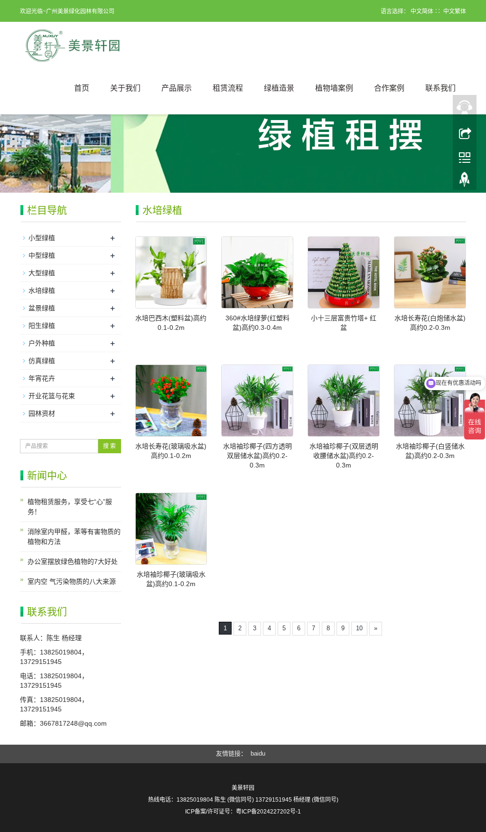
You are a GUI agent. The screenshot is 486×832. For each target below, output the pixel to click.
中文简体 (422, 11)
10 (359, 628)
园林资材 (41, 413)
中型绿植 (41, 255)
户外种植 (41, 343)
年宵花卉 (41, 378)
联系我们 (440, 88)
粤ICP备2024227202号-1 (268, 811)
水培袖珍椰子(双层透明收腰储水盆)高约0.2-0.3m (343, 455)
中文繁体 (454, 11)
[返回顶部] (465, 132)
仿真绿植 (41, 361)
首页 (81, 88)
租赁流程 (228, 88)
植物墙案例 (334, 88)
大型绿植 (41, 273)
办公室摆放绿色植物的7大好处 (73, 561)
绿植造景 (279, 88)
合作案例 (389, 88)
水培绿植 (41, 290)
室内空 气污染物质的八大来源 (72, 581)
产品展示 (176, 88)
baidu (258, 753)
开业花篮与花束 (51, 396)
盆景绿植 (41, 308)
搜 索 (109, 446)
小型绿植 (41, 238)
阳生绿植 (41, 325)
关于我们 (125, 88)
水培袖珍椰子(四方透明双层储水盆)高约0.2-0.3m (257, 455)
